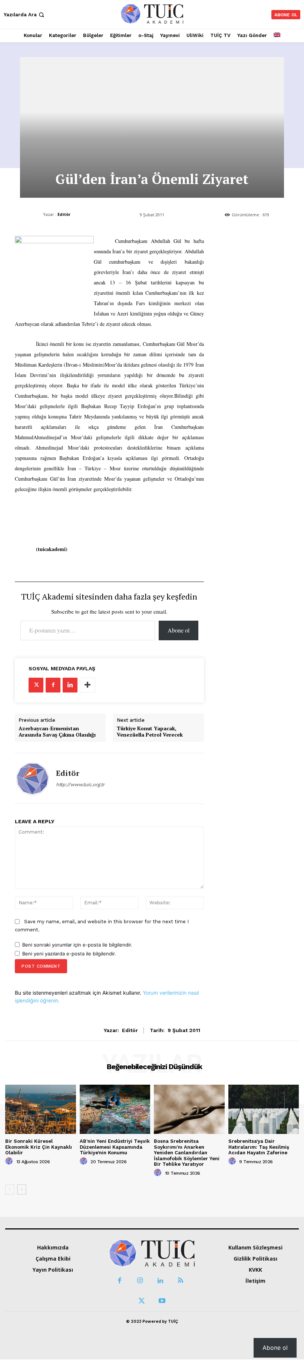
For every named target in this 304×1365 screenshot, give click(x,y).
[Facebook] (53, 685)
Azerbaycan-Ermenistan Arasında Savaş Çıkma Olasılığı (57, 731)
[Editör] (32, 778)
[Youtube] (162, 1301)
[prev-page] (9, 1189)
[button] (25, 14)
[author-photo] (10, 1161)
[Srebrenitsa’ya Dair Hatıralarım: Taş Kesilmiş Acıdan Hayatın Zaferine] (263, 1109)
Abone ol (178, 630)
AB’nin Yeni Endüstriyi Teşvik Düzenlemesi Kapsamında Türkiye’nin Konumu (115, 1146)
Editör (63, 214)
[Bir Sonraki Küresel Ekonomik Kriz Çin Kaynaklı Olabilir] (40, 1109)
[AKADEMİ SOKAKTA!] (152, 13)
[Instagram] (140, 1280)
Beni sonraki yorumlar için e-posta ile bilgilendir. (77, 945)
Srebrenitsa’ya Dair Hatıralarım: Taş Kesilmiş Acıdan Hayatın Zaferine (258, 1146)
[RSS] (180, 1280)
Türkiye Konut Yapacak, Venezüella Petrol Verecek (150, 731)
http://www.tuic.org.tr (80, 784)
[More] (87, 685)
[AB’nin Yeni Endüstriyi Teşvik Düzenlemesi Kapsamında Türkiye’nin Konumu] (115, 1109)
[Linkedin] (70, 685)
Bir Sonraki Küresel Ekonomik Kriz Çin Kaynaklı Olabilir (38, 1146)
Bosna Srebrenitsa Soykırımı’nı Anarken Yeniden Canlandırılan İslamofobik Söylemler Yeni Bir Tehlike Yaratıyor (186, 1152)
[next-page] (21, 1189)
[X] (36, 685)
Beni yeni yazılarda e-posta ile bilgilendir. (69, 954)
